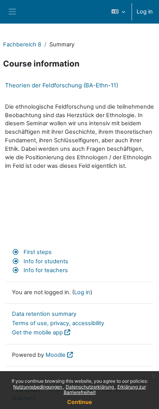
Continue (79, 402)
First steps (37, 252)
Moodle (56, 354)
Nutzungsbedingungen (38, 387)
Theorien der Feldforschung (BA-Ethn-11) (61, 85)
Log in (145, 11)
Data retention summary (44, 313)
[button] (118, 12)
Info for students (45, 261)
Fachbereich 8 (22, 44)
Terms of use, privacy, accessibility (58, 323)
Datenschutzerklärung (90, 387)
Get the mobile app (37, 332)
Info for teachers (45, 270)
